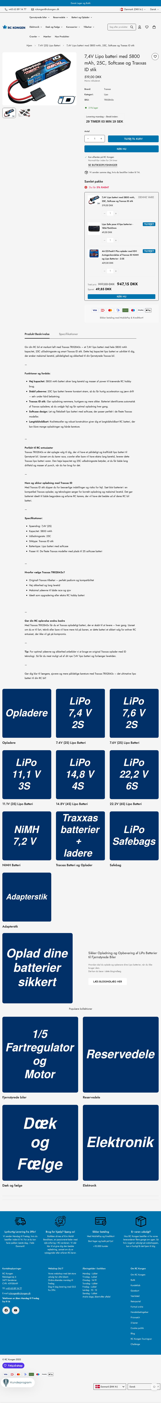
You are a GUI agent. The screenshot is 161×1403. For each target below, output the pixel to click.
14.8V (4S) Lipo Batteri (72, 804)
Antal (86, 131)
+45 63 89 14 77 (14, 1288)
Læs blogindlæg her (107, 981)
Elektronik (34, 26)
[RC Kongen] (13, 27)
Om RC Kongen (138, 1274)
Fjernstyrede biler (38, 17)
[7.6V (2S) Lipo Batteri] (134, 713)
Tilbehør (88, 26)
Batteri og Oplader (80, 17)
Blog (133, 1333)
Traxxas (107, 89)
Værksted (135, 1296)
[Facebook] (6, 1310)
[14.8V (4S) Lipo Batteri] (80, 774)
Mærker (47, 36)
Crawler (33, 36)
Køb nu (121, 149)
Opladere (9, 742)
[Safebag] (134, 835)
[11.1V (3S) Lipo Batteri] (26, 774)
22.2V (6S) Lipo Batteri (126, 804)
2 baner (134, 1322)
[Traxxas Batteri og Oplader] (80, 835)
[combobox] (110, 1386)
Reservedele (59, 17)
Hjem (29, 45)
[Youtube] (15, 1310)
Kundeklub (135, 1285)
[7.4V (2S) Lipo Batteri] (80, 713)
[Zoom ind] (69, 58)
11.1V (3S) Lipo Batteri (17, 804)
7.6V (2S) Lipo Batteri (124, 742)
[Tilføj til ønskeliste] (155, 56)
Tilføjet (149, 224)
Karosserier (71, 26)
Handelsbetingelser (139, 1312)
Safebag (115, 865)
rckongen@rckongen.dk (20, 1293)
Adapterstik (10, 926)
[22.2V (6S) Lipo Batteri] (134, 774)
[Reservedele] (121, 1055)
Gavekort (135, 1290)
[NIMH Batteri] (26, 835)
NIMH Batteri (11, 865)
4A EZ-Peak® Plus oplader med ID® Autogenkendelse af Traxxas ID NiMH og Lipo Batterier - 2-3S (120, 255)
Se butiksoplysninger (102, 165)
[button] (154, 27)
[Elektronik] (121, 1143)
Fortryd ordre (137, 1306)
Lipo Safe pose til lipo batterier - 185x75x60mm (117, 226)
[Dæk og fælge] (40, 1143)
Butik (133, 1280)
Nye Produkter (62, 36)
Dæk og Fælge (53, 26)
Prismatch (135, 1317)
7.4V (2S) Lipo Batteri (49, 45)
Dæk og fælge (12, 1185)
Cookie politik (137, 1328)
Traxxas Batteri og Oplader (74, 865)
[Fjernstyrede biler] (40, 1055)
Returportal (136, 1301)
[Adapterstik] (26, 897)
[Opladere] (26, 713)
